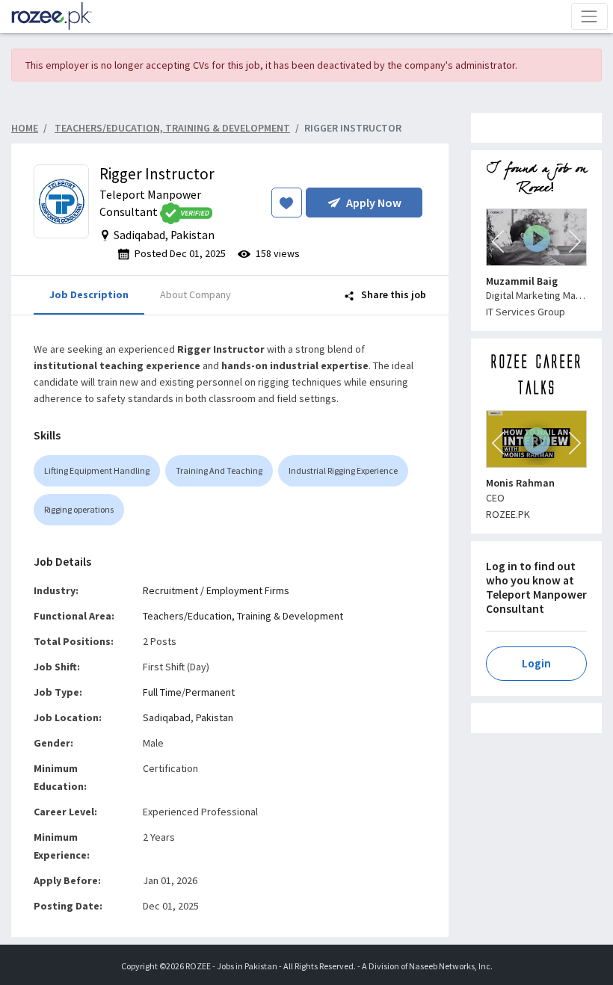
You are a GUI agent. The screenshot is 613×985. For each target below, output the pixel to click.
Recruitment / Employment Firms (216, 590)
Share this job (392, 294)
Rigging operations (79, 509)
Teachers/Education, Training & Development (243, 616)
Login (536, 663)
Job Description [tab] (89, 294)
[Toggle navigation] (589, 16)
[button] (498, 241)
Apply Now (373, 202)
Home (24, 128)
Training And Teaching (219, 470)
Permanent (210, 692)
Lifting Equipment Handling (97, 470)
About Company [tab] (195, 294)
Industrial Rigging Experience (343, 470)
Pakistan (214, 717)
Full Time (162, 692)
